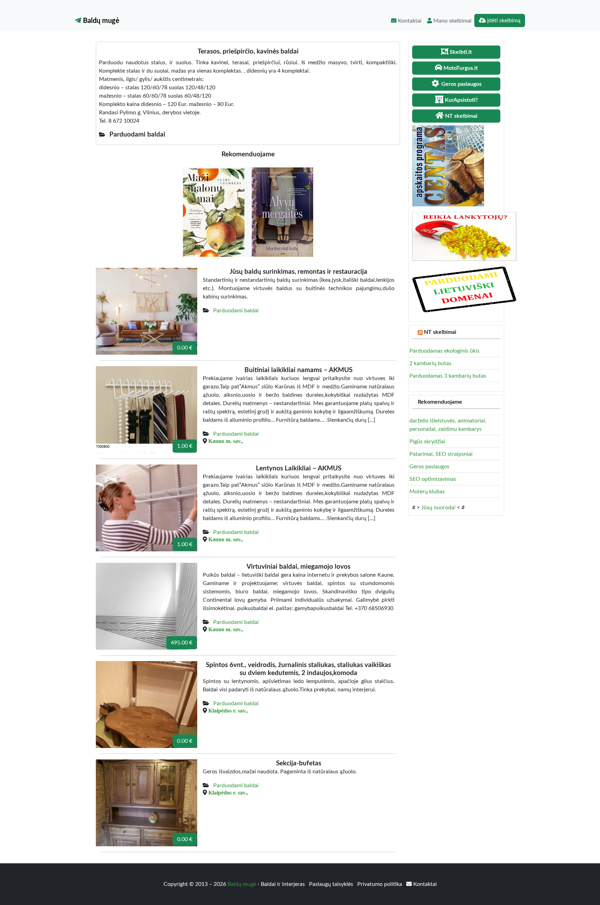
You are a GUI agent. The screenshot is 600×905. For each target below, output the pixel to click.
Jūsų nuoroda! (438, 507)
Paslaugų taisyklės (332, 884)
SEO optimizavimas (432, 479)
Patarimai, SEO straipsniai (441, 454)
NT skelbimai (440, 332)
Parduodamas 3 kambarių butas (447, 376)
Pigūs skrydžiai (427, 441)
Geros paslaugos (429, 466)
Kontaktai (409, 21)
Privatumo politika (380, 884)
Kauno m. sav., (225, 441)
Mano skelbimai (452, 21)
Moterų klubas (427, 491)
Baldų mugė (100, 20)
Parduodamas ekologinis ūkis (444, 351)
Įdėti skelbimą (503, 20)
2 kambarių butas (430, 363)
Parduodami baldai (236, 310)
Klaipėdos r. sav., (228, 710)
